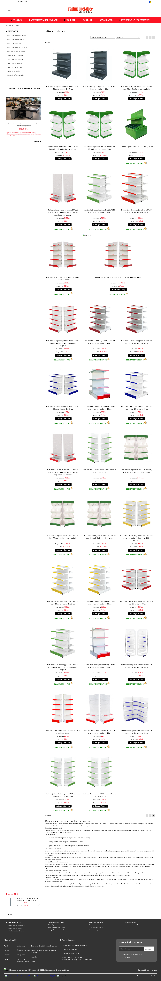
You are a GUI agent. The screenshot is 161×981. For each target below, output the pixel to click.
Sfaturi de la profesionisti (135, 20)
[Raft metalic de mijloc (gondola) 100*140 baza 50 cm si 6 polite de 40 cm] (136, 384)
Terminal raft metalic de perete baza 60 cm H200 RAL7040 (27, 899)
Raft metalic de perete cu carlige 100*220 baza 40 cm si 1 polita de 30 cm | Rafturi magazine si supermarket (62, 472)
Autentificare (21, 946)
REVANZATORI (106, 20)
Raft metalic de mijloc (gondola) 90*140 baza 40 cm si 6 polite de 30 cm (99, 211)
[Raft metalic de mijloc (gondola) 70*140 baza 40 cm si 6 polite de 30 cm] (99, 643)
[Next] (39, 116)
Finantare (7, 959)
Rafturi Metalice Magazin (43, 20)
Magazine (34, 957)
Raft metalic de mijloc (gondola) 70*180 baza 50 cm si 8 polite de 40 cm (136, 342)
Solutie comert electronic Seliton (147, 976)
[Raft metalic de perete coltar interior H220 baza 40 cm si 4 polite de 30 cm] (136, 643)
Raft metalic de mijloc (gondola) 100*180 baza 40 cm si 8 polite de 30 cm (62, 602)
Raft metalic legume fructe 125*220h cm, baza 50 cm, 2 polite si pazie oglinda (136, 471)
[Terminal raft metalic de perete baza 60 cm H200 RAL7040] (11, 902)
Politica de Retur (50, 950)
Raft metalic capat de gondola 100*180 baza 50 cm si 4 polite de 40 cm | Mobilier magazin (63, 343)
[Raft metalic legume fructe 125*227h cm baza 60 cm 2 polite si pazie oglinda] (136, 64)
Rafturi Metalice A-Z (13, 922)
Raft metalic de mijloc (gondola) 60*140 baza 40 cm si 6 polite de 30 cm (136, 211)
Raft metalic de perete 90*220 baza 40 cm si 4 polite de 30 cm (62, 278)
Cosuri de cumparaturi (95, 930)
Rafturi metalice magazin (86, 879)
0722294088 (22, 2)
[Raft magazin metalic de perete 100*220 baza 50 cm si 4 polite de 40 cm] (62, 772)
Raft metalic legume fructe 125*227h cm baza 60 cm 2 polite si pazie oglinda (136, 88)
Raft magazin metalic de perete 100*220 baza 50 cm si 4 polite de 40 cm (63, 795)
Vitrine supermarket (130, 922)
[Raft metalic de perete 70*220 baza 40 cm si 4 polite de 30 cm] (99, 448)
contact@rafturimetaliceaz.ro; (78, 945)
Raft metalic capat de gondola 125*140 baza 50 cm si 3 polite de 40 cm (63, 88)
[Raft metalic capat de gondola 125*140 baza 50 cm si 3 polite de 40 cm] (62, 64)
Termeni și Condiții (37, 946)
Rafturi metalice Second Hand (56, 927)
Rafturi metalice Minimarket (16, 925)
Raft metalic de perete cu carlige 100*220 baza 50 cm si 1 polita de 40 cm (99, 732)
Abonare (10, 914)
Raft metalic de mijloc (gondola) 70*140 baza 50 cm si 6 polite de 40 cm (99, 408)
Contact (87, 20)
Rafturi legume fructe (54, 925)
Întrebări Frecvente (23, 950)
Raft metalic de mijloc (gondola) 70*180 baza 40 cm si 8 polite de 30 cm (99, 602)
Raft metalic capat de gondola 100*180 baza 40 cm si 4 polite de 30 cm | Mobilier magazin (136, 538)
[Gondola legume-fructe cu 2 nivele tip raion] (136, 125)
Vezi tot (37, 141)
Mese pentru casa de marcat (56, 930)
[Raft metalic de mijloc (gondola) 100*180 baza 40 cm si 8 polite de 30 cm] (62, 579)
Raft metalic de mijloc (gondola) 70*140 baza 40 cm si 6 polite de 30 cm (99, 666)
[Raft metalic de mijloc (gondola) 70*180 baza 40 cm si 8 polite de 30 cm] (99, 579)
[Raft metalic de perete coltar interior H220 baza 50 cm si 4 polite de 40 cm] (136, 709)
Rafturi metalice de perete (104, 879)
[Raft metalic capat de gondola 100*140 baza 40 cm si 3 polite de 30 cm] (136, 579)
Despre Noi (8, 950)
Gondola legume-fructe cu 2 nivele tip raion (136, 147)
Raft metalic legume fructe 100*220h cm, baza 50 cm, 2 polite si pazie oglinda (62, 537)
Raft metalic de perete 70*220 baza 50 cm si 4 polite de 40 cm (99, 795)
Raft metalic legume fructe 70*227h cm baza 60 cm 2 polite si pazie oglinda (99, 148)
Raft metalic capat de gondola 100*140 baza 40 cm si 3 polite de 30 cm (136, 602)
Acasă (6, 946)
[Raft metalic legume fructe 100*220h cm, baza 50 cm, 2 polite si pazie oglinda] (62, 514)
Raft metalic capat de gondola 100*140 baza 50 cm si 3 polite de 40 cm (63, 408)
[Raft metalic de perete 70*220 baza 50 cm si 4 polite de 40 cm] (99, 772)
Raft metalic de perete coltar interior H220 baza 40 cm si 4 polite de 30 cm (136, 666)
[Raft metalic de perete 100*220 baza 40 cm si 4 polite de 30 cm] (62, 709)
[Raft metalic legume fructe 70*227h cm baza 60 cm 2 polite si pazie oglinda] (99, 125)
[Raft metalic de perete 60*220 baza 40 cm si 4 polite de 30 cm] (118, 254)
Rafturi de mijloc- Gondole (124, 879)
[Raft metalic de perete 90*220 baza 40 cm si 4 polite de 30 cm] (62, 254)
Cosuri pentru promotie (96, 927)
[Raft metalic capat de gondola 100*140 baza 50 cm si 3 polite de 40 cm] (62, 384)
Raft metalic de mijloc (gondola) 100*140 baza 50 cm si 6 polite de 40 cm (136, 408)
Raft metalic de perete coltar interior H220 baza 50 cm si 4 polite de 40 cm (136, 732)
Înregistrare (21, 955)
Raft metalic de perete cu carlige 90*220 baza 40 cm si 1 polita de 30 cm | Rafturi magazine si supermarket (63, 212)
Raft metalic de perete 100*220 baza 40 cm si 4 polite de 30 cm (63, 732)
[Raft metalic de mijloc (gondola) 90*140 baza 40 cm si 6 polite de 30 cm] (99, 188)
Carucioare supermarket (96, 925)
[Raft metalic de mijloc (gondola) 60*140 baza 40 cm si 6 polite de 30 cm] (136, 188)
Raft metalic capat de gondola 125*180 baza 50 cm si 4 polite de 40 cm (99, 88)
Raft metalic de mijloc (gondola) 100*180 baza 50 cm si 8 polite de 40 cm (99, 342)
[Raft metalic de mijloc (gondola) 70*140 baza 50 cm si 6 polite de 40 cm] (99, 384)
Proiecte (70, 20)
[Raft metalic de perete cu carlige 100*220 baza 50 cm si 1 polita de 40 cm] (99, 709)
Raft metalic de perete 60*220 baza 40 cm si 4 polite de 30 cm (118, 277)
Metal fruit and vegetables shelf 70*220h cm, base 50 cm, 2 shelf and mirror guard (100, 537)
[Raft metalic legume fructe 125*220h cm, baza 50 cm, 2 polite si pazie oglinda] (136, 448)
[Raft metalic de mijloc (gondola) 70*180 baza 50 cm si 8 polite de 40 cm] (136, 319)
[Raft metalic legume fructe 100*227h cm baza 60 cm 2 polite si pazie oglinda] (62, 125)
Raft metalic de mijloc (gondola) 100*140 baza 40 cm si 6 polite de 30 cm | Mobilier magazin (63, 667)
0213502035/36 (74, 954)
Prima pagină (9, 25)
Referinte (7, 955)
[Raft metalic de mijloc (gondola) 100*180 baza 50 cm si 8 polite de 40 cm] (99, 319)
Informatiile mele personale (147, 970)
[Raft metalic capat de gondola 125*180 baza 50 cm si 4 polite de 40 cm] (99, 64)
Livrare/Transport (50, 946)
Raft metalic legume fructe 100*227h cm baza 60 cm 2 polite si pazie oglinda (63, 148)
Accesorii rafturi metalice (132, 925)
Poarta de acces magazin (96, 922)
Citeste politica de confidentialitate (57, 970)
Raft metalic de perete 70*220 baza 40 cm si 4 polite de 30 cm (99, 471)
